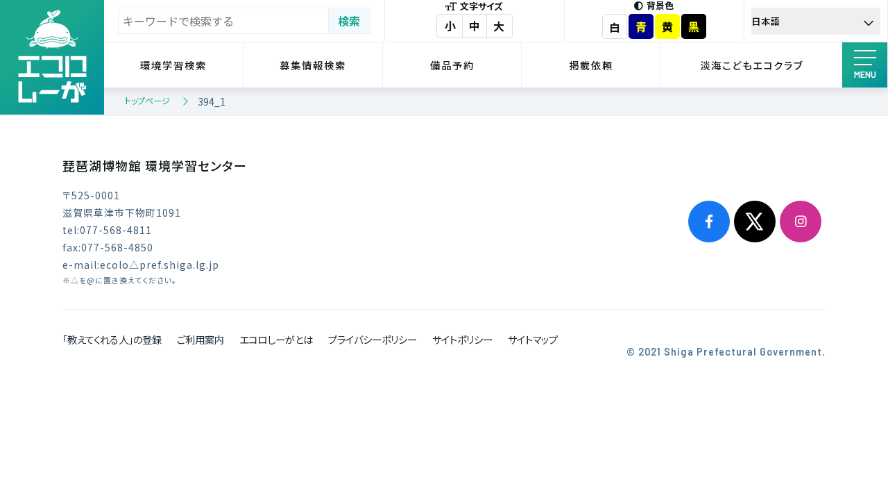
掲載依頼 (591, 65)
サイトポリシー (462, 339)
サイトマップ (533, 339)
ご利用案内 (200, 339)
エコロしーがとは (276, 339)
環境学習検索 (173, 65)
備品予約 (452, 65)
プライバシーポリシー (372, 339)
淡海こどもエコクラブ (751, 65)
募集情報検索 (313, 65)
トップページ (147, 100)
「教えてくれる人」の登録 (112, 339)
